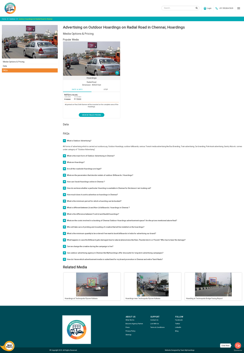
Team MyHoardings (187, 350)
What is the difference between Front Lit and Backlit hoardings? (93, 214)
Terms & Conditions (157, 327)
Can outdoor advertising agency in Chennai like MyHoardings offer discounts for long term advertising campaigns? (115, 253)
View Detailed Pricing (91, 115)
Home (4, 19)
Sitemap (128, 335)
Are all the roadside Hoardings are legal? (84, 169)
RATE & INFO (77, 89)
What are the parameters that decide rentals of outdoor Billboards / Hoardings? (100, 175)
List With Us (154, 324)
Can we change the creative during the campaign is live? (90, 246)
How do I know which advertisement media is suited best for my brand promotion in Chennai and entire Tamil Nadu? (115, 259)
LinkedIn (178, 327)
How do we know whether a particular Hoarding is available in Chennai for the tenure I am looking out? (109, 188)
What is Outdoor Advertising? (79, 141)
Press (128, 327)
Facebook (178, 320)
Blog (176, 331)
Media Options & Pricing (13, 62)
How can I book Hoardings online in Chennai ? (86, 182)
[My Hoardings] (10, 15)
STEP (106, 89)
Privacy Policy (130, 331)
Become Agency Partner (134, 324)
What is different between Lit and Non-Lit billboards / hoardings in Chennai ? (98, 208)
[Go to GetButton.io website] (238, 350)
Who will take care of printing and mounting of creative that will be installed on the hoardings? (105, 227)
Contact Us (154, 320)
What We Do (130, 320)
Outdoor (12, 19)
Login (209, 8)
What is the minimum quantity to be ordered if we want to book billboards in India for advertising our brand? (111, 233)
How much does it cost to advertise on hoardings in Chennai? (92, 195)
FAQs (5, 70)
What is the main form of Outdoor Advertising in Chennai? (91, 156)
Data (5, 66)
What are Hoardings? (76, 162)
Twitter (177, 324)
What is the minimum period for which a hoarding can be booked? (94, 201)
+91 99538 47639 (226, 8)
